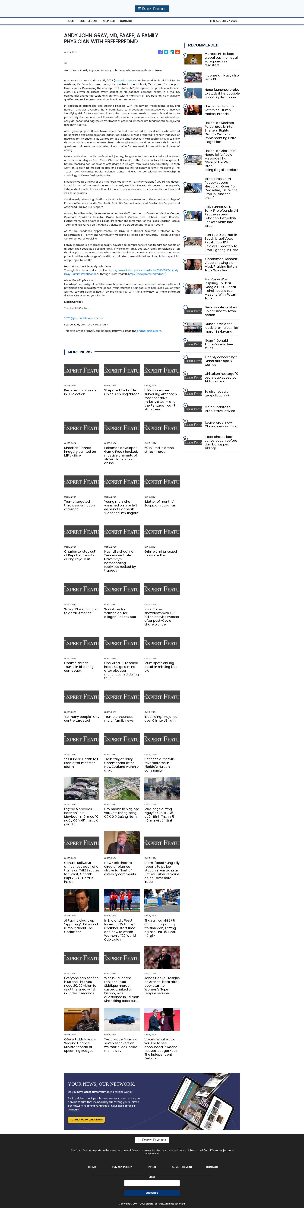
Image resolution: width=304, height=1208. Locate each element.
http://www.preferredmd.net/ (147, 274)
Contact (212, 1167)
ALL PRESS (109, 21)
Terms (92, 1167)
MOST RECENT (88, 21)
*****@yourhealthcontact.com (83, 318)
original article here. (149, 331)
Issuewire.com (124, 80)
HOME (70, 21)
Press (152, 1167)
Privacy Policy (122, 1167)
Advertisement (182, 1167)
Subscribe (152, 1193)
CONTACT (126, 21)
